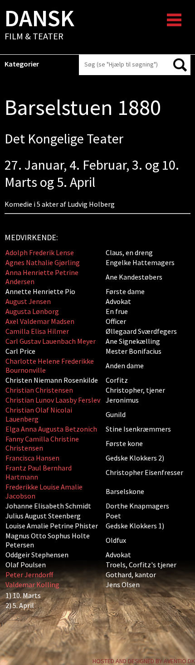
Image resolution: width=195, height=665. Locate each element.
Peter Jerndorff (29, 574)
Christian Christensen (39, 389)
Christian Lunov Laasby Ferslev (52, 399)
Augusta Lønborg (32, 311)
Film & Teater (39, 25)
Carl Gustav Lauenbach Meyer (50, 341)
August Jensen (28, 301)
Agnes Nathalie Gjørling (42, 262)
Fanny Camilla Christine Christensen (42, 443)
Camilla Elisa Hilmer (37, 331)
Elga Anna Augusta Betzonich (51, 428)
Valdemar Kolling (32, 584)
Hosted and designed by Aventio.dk (144, 661)
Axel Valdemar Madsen (39, 321)
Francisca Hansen (32, 457)
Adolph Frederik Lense (39, 252)
